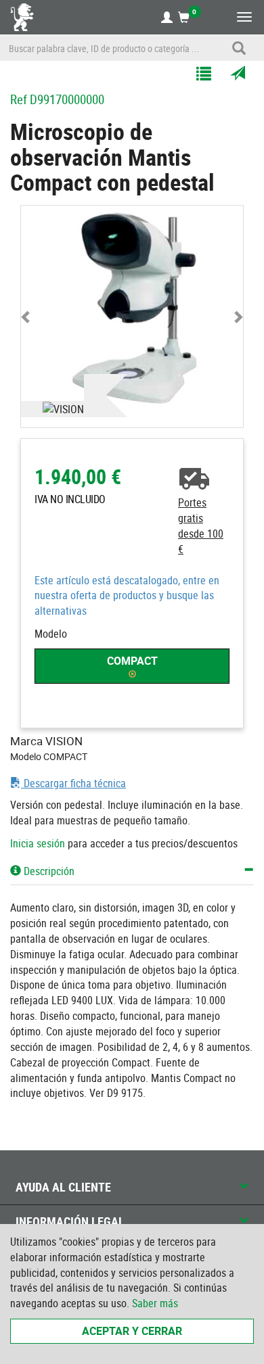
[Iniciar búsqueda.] (239, 48)
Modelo (51, 633)
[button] (26, 316)
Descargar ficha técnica (73, 783)
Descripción (47, 871)
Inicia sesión (37, 843)
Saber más (155, 1303)
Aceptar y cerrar (132, 1330)
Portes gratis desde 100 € (200, 526)
